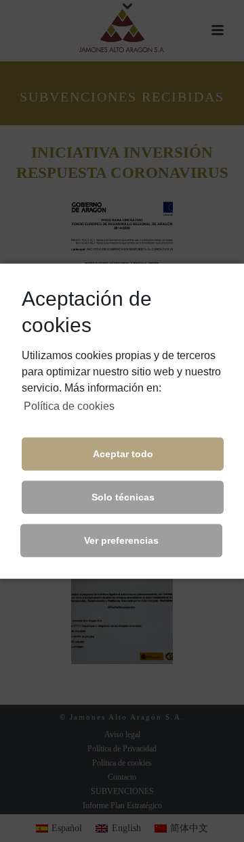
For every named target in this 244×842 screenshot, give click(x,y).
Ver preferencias (121, 540)
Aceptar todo (123, 453)
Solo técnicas (123, 497)
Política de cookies (69, 405)
